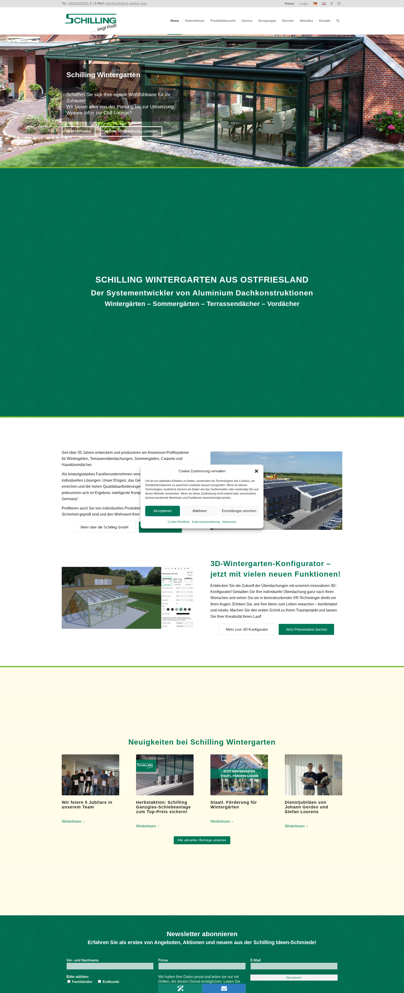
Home (289, 3)
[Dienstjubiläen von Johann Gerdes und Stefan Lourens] (313, 774)
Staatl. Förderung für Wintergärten (233, 804)
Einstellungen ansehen (239, 511)
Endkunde (110, 982)
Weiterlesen (72, 821)
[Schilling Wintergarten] (90, 20)
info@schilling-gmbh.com (126, 3)
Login (303, 3)
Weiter (400, 101)
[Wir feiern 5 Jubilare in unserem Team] (90, 774)
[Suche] (337, 20)
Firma (163, 960)
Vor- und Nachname (83, 960)
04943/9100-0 (80, 3)
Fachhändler (81, 982)
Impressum (229, 522)
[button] (256, 471)
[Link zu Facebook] (331, 3)
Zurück (4, 101)
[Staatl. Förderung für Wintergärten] (239, 774)
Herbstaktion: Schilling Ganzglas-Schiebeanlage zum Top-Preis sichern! (163, 807)
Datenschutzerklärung (206, 522)
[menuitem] (289, 3)
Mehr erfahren (78, 125)
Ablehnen (199, 511)
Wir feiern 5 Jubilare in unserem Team (87, 804)
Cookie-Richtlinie (179, 522)
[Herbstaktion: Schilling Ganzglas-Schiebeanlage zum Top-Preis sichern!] (165, 774)
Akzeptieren (162, 511)
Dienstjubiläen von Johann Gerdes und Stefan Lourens (306, 807)
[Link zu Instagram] (338, 3)
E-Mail (256, 960)
